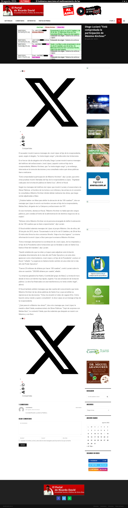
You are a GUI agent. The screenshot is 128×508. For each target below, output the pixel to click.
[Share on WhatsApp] (23, 138)
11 (98, 433)
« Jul (88, 446)
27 (104, 440)
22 (88, 440)
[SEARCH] (107, 396)
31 (95, 443)
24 (95, 440)
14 (107, 433)
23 (91, 440)
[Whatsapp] (115, 21)
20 (104, 437)
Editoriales (8, 21)
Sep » (91, 446)
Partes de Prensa (44, 21)
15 (88, 437)
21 (107, 437)
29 (88, 443)
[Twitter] (112, 21)
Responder (78, 407)
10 (95, 433)
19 (101, 437)
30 (91, 443)
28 (107, 440)
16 (91, 437)
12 (101, 433)
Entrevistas (31, 21)
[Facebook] (110, 21)
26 (101, 440)
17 (95, 437)
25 (98, 440)
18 (98, 437)
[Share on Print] (23, 142)
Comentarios (19, 21)
